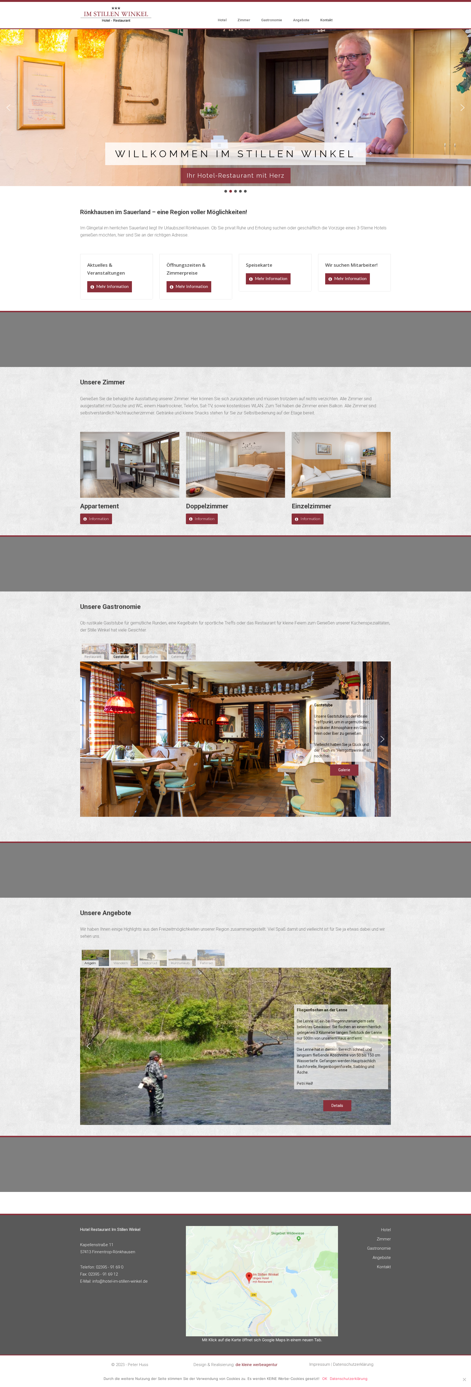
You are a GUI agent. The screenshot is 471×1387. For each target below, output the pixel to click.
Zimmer (243, 20)
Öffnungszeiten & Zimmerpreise (186, 269)
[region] (235, 111)
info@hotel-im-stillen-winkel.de (120, 1281)
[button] (8, 107)
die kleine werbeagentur (256, 1364)
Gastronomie (271, 20)
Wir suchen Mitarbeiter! (351, 265)
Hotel (222, 20)
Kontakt (326, 20)
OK (324, 1378)
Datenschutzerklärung (353, 1364)
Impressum (319, 1364)
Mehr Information (112, 286)
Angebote (301, 20)
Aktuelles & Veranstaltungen (106, 269)
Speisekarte (259, 265)
